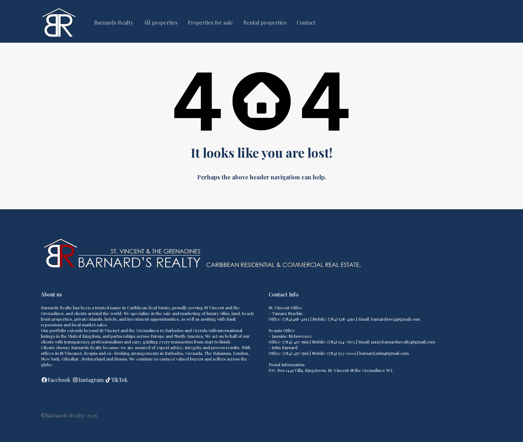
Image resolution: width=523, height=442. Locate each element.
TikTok (119, 379)
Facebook (59, 379)
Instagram (91, 379)
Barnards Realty (113, 22)
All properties (161, 22)
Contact (306, 22)
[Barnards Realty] (58, 36)
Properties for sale (210, 22)
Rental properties (264, 22)
